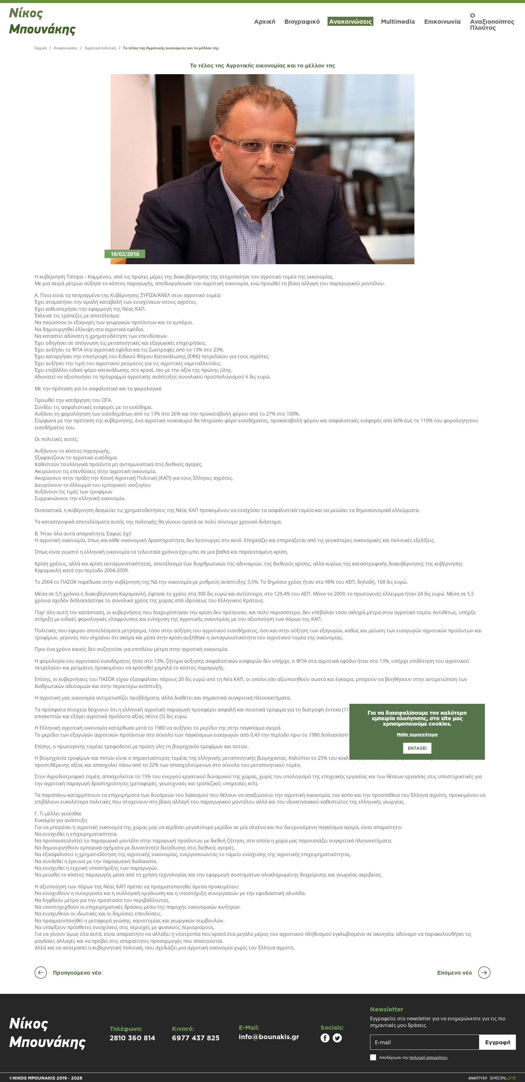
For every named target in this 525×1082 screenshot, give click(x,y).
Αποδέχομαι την (413, 1058)
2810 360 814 (132, 1038)
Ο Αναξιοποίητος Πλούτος (492, 21)
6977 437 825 (196, 1038)
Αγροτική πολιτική (100, 48)
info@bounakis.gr (269, 1036)
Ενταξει (417, 748)
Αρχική (264, 21)
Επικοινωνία (442, 21)
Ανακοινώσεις (350, 21)
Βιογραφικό (302, 21)
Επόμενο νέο (454, 973)
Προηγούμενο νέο (77, 973)
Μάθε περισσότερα (417, 734)
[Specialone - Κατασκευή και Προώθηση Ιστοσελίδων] (492, 1078)
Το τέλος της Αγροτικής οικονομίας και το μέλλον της (171, 48)
